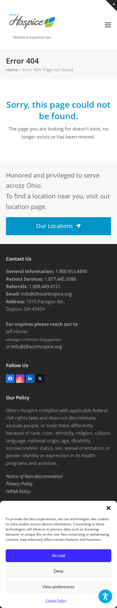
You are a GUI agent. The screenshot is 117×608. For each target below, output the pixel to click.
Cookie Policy (55, 600)
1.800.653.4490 (70, 271)
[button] (108, 508)
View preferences (58, 586)
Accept (58, 555)
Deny (59, 571)
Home (12, 69)
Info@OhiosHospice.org (46, 294)
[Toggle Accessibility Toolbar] (105, 596)
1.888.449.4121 (44, 286)
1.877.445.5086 (59, 279)
